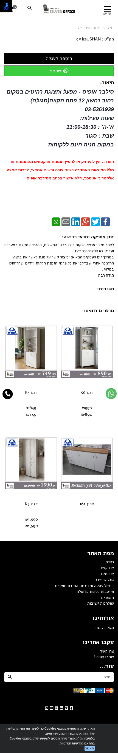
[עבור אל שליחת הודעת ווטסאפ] (111, 393)
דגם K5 (31, 392)
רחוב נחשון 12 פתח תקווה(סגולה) (72, 100)
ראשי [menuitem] (109, 562)
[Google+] (85, 221)
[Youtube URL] (51, 708)
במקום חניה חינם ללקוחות (81, 144)
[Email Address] (46, 708)
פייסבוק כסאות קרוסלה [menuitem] (95, 591)
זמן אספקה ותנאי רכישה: (88, 236)
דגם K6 (87, 392)
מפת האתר (100, 553)
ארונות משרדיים (89, 27)
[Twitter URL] (66, 708)
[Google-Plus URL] (56, 708)
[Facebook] (105, 221)
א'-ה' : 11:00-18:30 (90, 127)
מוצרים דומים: (99, 310)
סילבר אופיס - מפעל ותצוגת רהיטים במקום (59, 92)
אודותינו (103, 618)
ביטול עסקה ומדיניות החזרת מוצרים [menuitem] (84, 585)
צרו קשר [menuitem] (107, 568)
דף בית (109, 27)
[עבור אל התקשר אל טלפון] (7, 394)
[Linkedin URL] (61, 708)
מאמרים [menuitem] (107, 597)
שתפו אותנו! (104, 657)
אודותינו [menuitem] (107, 574)
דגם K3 (31, 504)
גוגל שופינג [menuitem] (104, 579)
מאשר (89, 748)
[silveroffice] (59, 9)
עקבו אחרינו (98, 642)
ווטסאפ (57, 70)
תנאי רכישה (104, 627)
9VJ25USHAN (88, 39)
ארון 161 (87, 504)
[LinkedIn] (75, 221)
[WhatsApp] (56, 221)
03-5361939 (99, 109)
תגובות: (105, 288)
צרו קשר (107, 651)
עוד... (106, 666)
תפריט (107, 14)
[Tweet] (95, 221)
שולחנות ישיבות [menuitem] (100, 603)
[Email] (65, 221)
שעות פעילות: (97, 118)
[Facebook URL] (71, 708)
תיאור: (107, 82)
